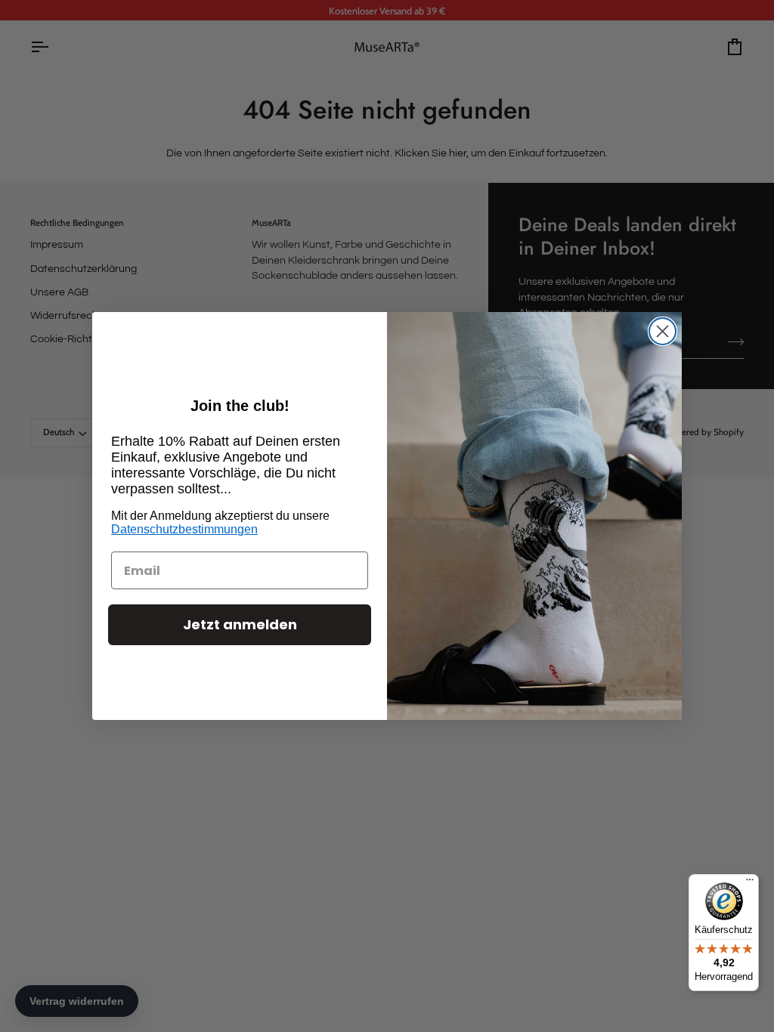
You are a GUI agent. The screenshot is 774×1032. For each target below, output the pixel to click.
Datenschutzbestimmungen (184, 529)
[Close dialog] (662, 331)
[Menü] (750, 883)
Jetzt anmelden (240, 624)
